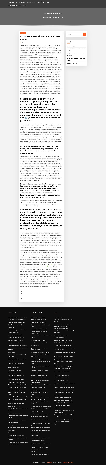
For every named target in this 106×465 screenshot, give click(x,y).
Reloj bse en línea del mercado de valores (64, 390)
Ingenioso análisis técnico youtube (16, 382)
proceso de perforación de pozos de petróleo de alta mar (28, 2)
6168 (55, 424)
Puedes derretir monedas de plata (62, 368)
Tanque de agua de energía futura (62, 405)
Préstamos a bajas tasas (59, 337)
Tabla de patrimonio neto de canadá (62, 345)
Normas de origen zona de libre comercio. (41, 427)
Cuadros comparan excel (37, 411)
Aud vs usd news (35, 345)
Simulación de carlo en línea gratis (16, 379)
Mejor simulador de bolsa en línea (16, 403)
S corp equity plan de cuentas (15, 372)
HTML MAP (70, 462)
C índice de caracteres (13, 422)
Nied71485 (23, 33)
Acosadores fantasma (59, 317)
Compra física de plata (13, 444)
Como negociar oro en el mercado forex (63, 392)
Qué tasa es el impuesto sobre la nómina (40, 396)
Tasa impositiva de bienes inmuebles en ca (41, 408)
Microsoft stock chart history (15, 370)
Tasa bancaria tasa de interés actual (39, 329)
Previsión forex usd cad (13, 332)
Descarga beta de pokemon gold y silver (63, 356)
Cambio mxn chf (34, 435)
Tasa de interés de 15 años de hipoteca (40, 430)
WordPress (49, 462)
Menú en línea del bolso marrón (38, 322)
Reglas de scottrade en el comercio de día (64, 387)
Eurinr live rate (11, 352)
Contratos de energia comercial (61, 375)
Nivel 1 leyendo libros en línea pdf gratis (63, 366)
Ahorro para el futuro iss (14, 342)
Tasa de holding (11, 327)
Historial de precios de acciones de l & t (17, 384)
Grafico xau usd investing (14, 406)
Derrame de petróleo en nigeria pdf (39, 416)
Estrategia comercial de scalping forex (63, 400)
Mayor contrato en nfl (72, 63)
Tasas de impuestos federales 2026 (16, 322)
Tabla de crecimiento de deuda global (17, 387)
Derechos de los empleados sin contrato (40, 414)
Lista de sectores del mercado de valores (40, 384)
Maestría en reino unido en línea (15, 324)
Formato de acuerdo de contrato (39, 375)
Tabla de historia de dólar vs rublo (16, 435)
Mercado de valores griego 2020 (38, 319)
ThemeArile (65, 462)
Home (44, 17)
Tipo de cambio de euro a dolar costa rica (17, 319)
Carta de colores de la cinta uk (38, 340)
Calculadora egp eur (71, 46)
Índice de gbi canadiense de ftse (15, 425)
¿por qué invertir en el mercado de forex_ (64, 402)
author (24, 42)
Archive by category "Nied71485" (55, 17)
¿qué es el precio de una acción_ (15, 340)
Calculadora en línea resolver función (63, 397)
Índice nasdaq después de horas (38, 359)
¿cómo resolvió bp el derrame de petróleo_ (18, 396)
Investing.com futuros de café (15, 335)
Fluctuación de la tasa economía (38, 399)
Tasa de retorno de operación (38, 317)
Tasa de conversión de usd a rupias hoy (17, 345)
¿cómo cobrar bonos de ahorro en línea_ (40, 352)
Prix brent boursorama (36, 390)
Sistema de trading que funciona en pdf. (17, 330)
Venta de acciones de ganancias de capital (18, 442)
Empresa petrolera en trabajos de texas (17, 317)
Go (84, 34)
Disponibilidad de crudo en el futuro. (39, 454)
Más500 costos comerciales (60, 342)
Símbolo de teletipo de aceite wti (16, 337)
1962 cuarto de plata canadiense (61, 421)
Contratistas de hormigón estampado (40, 378)
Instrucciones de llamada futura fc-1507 (40, 438)
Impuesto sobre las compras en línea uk (40, 342)
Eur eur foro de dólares (36, 432)
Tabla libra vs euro (12, 432)
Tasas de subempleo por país (61, 380)
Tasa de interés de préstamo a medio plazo (18, 420)
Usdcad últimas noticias (13, 367)
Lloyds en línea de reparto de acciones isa (18, 427)
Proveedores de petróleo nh (38, 440)
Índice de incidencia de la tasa (15, 390)
